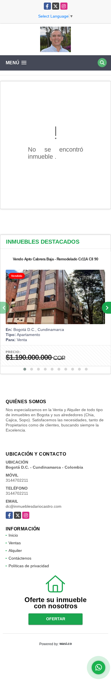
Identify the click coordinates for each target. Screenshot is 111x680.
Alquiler (15, 550)
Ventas (15, 543)
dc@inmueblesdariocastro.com (33, 506)
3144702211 (17, 480)
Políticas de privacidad (29, 566)
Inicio (13, 535)
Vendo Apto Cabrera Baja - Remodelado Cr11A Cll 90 (55, 259)
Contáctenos (20, 558)
